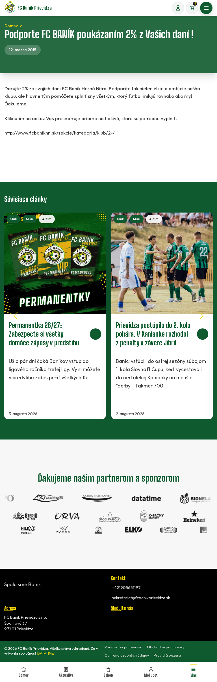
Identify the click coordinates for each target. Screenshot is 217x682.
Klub (13, 219)
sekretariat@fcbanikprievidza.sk (141, 597)
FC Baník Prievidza (35, 8)
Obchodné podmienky (166, 647)
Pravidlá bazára (167, 655)
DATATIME (45, 653)
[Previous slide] (15, 315)
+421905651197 (126, 587)
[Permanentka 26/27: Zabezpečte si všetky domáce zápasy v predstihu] (55, 316)
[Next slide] (201, 315)
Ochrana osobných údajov (127, 655)
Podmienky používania (123, 647)
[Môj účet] (178, 8)
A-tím (46, 219)
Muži (29, 219)
